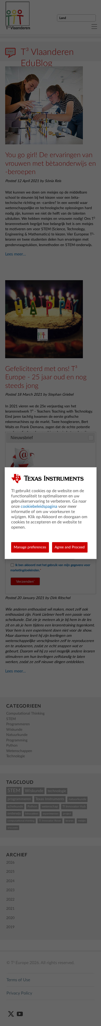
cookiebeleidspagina (39, 506)
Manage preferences (30, 547)
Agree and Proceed (70, 547)
